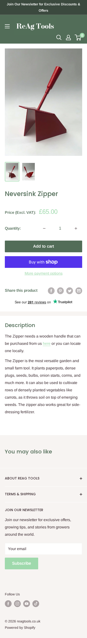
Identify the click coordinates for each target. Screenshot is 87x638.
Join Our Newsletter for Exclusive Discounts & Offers (43, 7)
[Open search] (59, 37)
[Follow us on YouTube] (26, 603)
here (47, 343)
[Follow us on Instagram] (17, 603)
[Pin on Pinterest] (60, 290)
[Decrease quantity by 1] (44, 228)
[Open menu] (7, 26)
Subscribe (21, 563)
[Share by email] (78, 290)
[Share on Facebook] (51, 290)
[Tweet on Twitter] (69, 290)
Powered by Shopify (20, 627)
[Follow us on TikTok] (35, 603)
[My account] (68, 37)
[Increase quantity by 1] (76, 228)
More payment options (44, 273)
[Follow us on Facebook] (8, 603)
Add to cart (43, 246)
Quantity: (13, 228)
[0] (78, 37)
